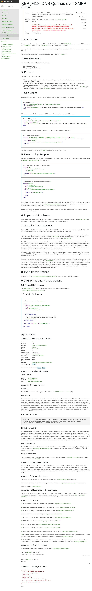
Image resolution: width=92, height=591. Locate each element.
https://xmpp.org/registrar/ (80, 541)
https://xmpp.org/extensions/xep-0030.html (49, 521)
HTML (34, 364)
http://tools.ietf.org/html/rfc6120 (67, 507)
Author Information (6, 46)
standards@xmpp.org (62, 479)
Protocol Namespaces (8, 35)
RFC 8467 (67, 238)
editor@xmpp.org (37, 486)
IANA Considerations (7, 30)
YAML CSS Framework (73, 457)
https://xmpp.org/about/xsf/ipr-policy (42, 448)
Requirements (5, 12)
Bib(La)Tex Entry (5, 58)
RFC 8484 (63, 54)
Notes (3, 54)
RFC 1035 (67, 43)
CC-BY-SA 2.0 (36, 459)
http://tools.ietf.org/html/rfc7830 (52, 527)
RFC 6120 (42, 150)
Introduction (5, 10)
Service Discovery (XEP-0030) (30, 160)
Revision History (6, 56)
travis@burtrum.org (32, 378)
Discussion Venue (6, 51)
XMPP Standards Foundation (39, 345)
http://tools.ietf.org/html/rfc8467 (69, 531)
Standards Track (36, 348)
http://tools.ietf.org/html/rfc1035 (63, 503)
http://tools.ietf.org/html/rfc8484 (54, 514)
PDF (43, 367)
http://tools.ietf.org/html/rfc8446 (65, 510)
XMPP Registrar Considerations (10, 33)
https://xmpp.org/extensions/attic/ (61, 548)
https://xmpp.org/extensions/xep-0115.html (49, 524)
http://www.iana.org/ (67, 536)
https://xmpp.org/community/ (68, 483)
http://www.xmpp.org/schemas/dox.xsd (42, 362)
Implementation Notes (7, 24)
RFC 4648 (46, 88)
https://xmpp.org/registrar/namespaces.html (33, 290)
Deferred (34, 347)
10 (56, 276)
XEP (33, 342)
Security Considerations (8, 27)
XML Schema (5, 38)
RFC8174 (24, 496)
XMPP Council (35, 354)
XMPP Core (27, 45)
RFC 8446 (44, 45)
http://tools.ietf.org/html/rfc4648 (63, 517)
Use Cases (4, 18)
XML (39, 367)
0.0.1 (29, 559)
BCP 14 (77, 495)
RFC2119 (82, 495)
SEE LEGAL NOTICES (61, 19)
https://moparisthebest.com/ (35, 381)
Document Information (7, 44)
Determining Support (7, 21)
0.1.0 (29, 552)
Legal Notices (5, 47)
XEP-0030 (41, 355)
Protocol (4, 15)
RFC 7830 (55, 236)
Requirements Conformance (9, 53)
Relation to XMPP (6, 49)
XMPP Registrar (28, 288)
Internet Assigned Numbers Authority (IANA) (44, 276)
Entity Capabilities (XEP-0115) (51, 204)
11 (33, 288)
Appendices (4, 41)
